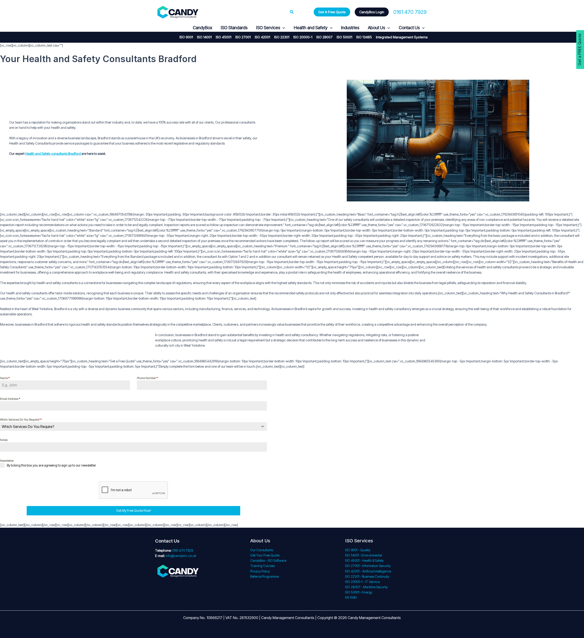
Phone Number (147, 378)
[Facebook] (158, 28)
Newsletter (7, 460)
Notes (4, 440)
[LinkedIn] (180, 28)
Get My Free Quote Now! (133, 510)
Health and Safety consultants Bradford (53, 154)
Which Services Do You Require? (21, 419)
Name (5, 378)
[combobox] (133, 426)
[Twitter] (169, 28)
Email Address (10, 399)
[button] (292, 12)
